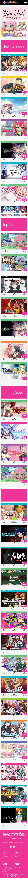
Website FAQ (5, 866)
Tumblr (17, 847)
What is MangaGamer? (6, 855)
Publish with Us (6, 858)
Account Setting (19, 866)
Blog (16, 854)
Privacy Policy (18, 877)
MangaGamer (10, 2)
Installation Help (6, 868)
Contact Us (5, 871)
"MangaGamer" (14, 835)
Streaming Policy (6, 870)
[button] (25, 209)
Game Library (18, 868)
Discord (17, 856)
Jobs (3, 860)
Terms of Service (10, 877)
